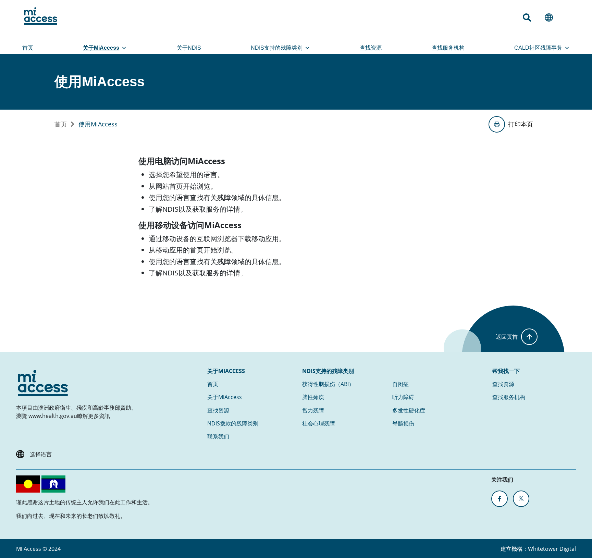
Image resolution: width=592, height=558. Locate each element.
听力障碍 (403, 397)
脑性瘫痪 (313, 397)
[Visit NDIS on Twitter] (521, 499)
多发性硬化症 (408, 410)
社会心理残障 (318, 423)
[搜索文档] (529, 17)
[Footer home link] (43, 383)
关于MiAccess (101, 48)
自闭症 (400, 384)
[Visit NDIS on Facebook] (499, 499)
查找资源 (371, 48)
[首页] (40, 15)
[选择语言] (551, 17)
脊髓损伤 (403, 423)
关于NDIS (189, 48)
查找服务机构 (448, 48)
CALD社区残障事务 (538, 48)
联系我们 (218, 436)
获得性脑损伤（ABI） (328, 384)
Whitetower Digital (552, 549)
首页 (27, 48)
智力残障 (313, 410)
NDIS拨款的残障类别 (232, 423)
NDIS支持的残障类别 (277, 48)
